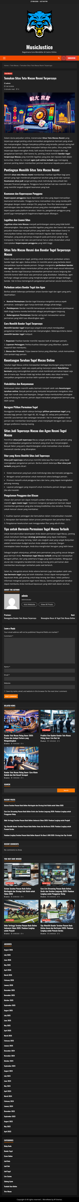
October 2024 (8, 1061)
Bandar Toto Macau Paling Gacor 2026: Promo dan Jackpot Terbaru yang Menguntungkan (18, 738)
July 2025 (7, 1015)
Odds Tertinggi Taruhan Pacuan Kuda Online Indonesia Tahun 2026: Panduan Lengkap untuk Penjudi (37, 820)
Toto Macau (8, 73)
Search (7, 784)
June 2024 (7, 1081)
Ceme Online (8, 1156)
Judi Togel (7, 1171)
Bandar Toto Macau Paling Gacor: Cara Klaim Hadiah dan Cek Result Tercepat (21, 773)
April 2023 (7, 1131)
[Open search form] (59, 58)
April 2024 (7, 1091)
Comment (8, 636)
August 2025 (8, 1010)
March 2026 (8, 975)
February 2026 (9, 980)
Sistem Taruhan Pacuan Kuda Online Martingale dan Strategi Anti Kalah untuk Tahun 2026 (33, 805)
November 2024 (9, 1056)
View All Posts (47, 604)
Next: (58, 616)
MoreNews (47, 1199)
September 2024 (9, 1066)
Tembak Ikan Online (10, 1186)
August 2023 (8, 1121)
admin (8, 83)
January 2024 (8, 1106)
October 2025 (8, 1000)
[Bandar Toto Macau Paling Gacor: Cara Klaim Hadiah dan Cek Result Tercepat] (21, 758)
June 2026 (7, 960)
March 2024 (8, 1096)
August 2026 (8, 950)
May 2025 (7, 1025)
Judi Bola (7, 1161)
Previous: (20, 616)
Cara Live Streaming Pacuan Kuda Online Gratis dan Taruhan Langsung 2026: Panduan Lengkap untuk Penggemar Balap (57, 891)
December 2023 (9, 1111)
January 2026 (8, 985)
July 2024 (7, 1076)
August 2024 (8, 1071)
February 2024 (9, 1101)
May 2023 (7, 1126)
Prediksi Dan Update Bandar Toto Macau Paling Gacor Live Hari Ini (56, 736)
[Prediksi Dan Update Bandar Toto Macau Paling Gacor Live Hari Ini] (58, 721)
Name (7, 667)
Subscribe (71, 58)
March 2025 (8, 1035)
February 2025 (9, 1040)
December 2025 (9, 990)
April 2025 (7, 1030)
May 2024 (7, 1086)
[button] (4, 58)
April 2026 (7, 970)
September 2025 (9, 1005)
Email (7, 675)
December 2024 (9, 1050)
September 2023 (9, 1116)
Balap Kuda (9, 883)
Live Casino (8, 1176)
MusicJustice (39, 47)
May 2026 (7, 965)
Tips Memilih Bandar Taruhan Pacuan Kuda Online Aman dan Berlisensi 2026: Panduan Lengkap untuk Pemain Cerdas (57, 928)
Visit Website (29, 604)
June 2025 (7, 1020)
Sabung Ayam (8, 1181)
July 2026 (7, 955)
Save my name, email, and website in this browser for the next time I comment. (36, 691)
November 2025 (9, 995)
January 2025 (8, 1045)
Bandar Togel (8, 1151)
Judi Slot (7, 1166)
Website (7, 683)
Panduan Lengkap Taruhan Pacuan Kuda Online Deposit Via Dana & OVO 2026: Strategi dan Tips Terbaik (38, 835)
